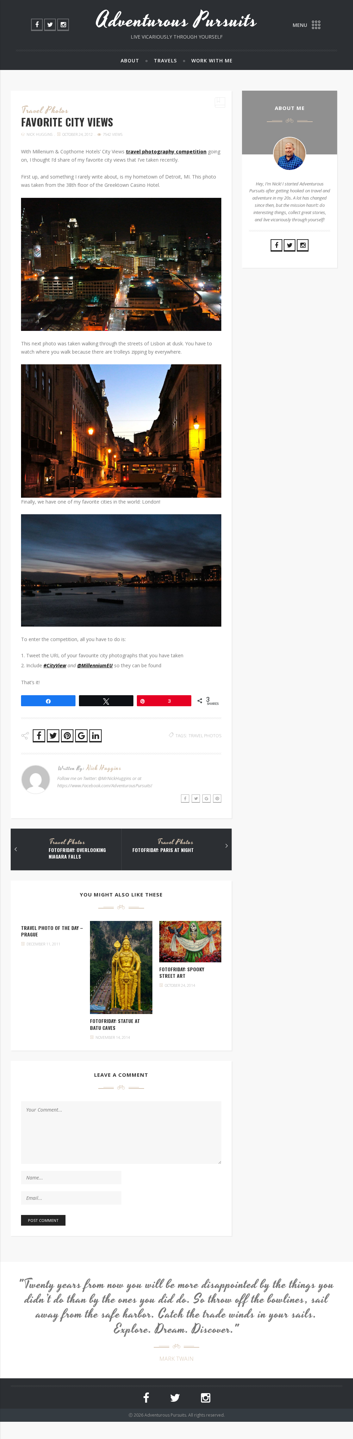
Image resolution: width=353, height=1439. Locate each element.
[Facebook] (37, 25)
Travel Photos (45, 110)
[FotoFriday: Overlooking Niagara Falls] (16, 849)
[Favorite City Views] (121, 967)
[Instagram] (63, 25)
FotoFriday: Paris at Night (163, 850)
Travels (165, 60)
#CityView (54, 665)
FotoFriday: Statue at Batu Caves (115, 1024)
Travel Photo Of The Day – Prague (52, 931)
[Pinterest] (217, 798)
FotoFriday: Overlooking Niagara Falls (77, 853)
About (130, 60)
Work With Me (212, 60)
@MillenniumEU (95, 665)
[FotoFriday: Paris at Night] (226, 846)
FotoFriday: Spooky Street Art (181, 972)
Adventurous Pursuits (177, 21)
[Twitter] (50, 25)
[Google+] (206, 798)
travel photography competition (166, 151)
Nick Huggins (39, 134)
